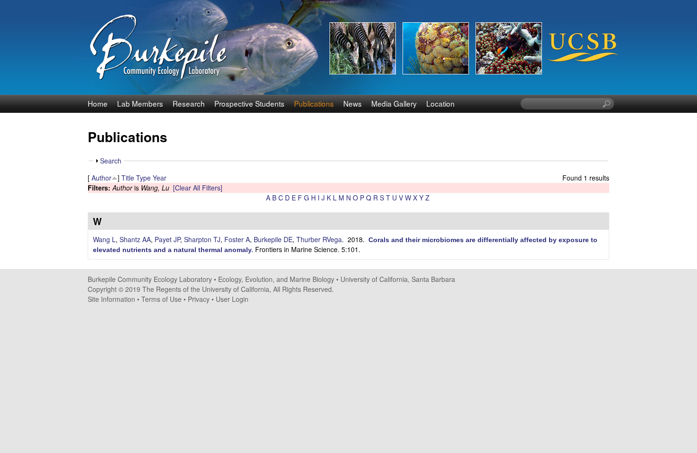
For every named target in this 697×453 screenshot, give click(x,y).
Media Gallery (394, 103)
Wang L (104, 239)
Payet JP (167, 239)
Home (98, 103)
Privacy (199, 299)
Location (440, 103)
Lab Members (140, 103)
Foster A (237, 239)
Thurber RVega (319, 239)
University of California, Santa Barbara (397, 279)
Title (127, 177)
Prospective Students (249, 103)
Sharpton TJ (202, 239)
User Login (232, 299)
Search (110, 160)
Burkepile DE (273, 239)
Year (159, 177)
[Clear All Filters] (197, 187)
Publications (314, 103)
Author (101, 177)
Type (143, 177)
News (352, 103)
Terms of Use (161, 299)
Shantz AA (135, 239)
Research (189, 103)
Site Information (111, 299)
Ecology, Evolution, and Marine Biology (276, 279)
